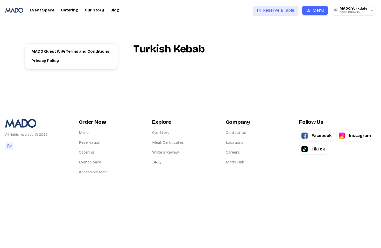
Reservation (89, 142)
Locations (234, 142)
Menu (84, 132)
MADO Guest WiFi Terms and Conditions (70, 51)
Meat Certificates (168, 142)
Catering (69, 10)
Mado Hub (235, 162)
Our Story (94, 10)
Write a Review (165, 152)
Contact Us (236, 132)
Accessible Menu (94, 172)
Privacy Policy (45, 60)
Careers (233, 152)
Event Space (42, 10)
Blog (114, 10)
